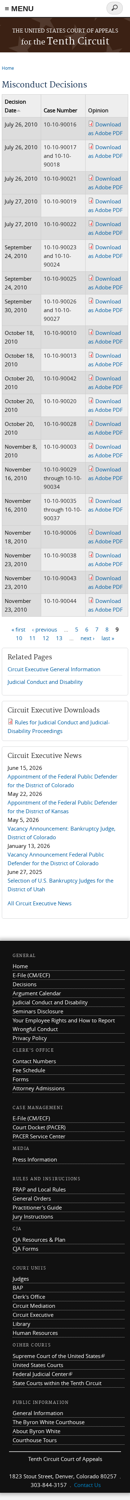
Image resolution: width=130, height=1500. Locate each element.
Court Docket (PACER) (39, 1127)
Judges (21, 1278)
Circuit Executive (33, 1314)
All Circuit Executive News (40, 903)
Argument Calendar (37, 993)
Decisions (24, 984)
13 (59, 638)
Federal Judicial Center (42, 1374)
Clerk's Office (29, 1296)
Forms (21, 1079)
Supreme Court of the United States (59, 1355)
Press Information (35, 1159)
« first (18, 629)
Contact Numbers (34, 1061)
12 (46, 638)
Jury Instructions (33, 1216)
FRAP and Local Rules (39, 1189)
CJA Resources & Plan (39, 1239)
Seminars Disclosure (38, 1011)
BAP (18, 1287)
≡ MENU (19, 8)
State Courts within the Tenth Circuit (57, 1383)
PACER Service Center (39, 1136)
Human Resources (35, 1332)
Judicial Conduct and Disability (45, 681)
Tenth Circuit (65, 42)
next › (88, 638)
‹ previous (44, 629)
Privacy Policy (30, 1038)
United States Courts (38, 1364)
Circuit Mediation (34, 1305)
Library (21, 1323)
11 (32, 638)
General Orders (32, 1198)
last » (107, 638)
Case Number (60, 110)
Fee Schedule (29, 1070)
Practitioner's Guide (37, 1207)
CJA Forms (25, 1248)
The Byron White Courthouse (48, 1422)
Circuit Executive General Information (54, 669)
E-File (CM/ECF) (31, 975)
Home (8, 68)
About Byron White (36, 1431)
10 (19, 638)
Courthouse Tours (35, 1440)
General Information (38, 1413)
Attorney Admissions (39, 1088)
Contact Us (87, 1484)
